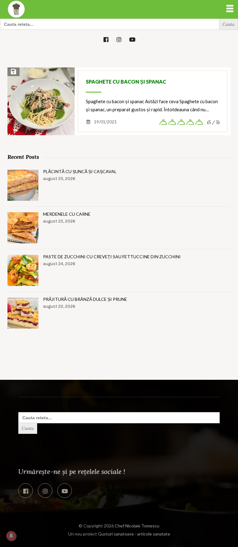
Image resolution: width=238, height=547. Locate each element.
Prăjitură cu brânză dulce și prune (85, 299)
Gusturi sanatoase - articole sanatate (134, 533)
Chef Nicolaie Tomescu (137, 525)
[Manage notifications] (11, 536)
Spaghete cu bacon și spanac (126, 82)
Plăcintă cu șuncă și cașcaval (80, 171)
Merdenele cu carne (66, 214)
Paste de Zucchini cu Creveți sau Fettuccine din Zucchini (112, 256)
